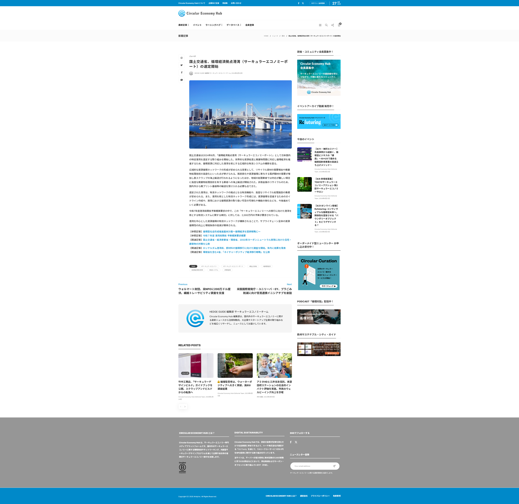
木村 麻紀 (260, 397)
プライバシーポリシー (320, 496)
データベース (233, 25)
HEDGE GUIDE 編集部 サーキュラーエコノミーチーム (212, 73)
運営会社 (304, 496)
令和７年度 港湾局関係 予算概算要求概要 (224, 235)
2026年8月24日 (324, 172)
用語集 (225, 3)
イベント (197, 25)
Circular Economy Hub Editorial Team (191, 397)
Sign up (334, 466)
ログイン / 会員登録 (318, 3)
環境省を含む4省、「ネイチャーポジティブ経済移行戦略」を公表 (236, 252)
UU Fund (242, 449)
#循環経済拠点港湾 (197, 270)
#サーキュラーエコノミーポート (233, 266)
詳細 (265, 465)
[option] (196, 377)
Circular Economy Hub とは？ (281, 496)
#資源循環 (227, 270)
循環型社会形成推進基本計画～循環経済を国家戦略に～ (231, 231)
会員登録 (249, 25)
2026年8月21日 (324, 198)
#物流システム (213, 270)
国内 (283, 36)
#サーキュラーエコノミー (209, 266)
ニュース (275, 36)
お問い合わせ (236, 3)
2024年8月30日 (236, 73)
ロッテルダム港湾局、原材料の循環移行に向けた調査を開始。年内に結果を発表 (244, 248)
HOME (266, 36)
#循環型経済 (267, 266)
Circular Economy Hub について (191, 3)
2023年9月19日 (269, 397)
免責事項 (337, 496)
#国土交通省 (253, 266)
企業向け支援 (214, 3)
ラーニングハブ (213, 25)
